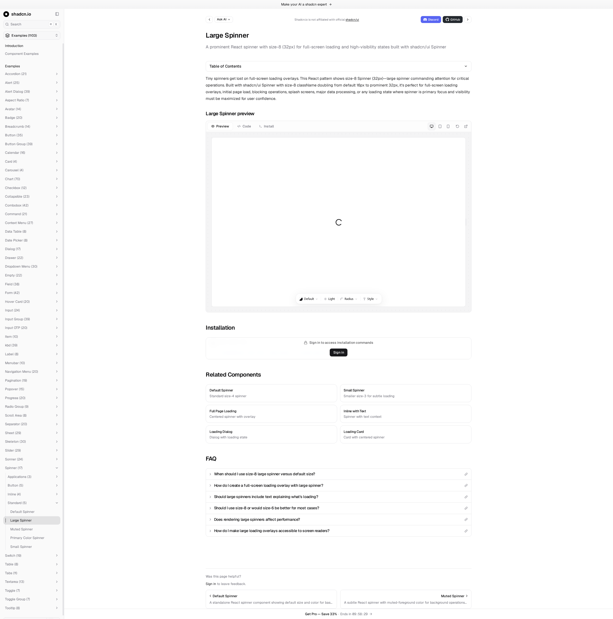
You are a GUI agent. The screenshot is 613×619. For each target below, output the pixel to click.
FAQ (211, 458)
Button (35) (14, 135)
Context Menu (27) (19, 223)
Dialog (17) (13, 249)
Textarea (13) (14, 581)
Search (34, 24)
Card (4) (11, 161)
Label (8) (11, 354)
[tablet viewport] (440, 126)
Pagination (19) (16, 380)
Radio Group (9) (16, 406)
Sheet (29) (13, 433)
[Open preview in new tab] (466, 126)
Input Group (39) (17, 319)
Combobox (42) (16, 205)
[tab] (220, 126)
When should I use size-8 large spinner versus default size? (264, 473)
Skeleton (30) (15, 441)
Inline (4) (14, 494)
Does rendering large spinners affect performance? (257, 519)
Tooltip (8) (12, 608)
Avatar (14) (13, 109)
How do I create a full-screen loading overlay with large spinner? (268, 485)
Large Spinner (21, 520)
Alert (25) (12, 82)
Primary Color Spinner (27, 538)
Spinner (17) (14, 468)
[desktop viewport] (432, 126)
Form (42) (12, 293)
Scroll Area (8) (16, 415)
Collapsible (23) (17, 196)
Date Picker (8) (16, 240)
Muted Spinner (21, 529)
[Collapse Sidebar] (57, 14)
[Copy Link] (466, 474)
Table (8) (11, 564)
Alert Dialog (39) (17, 91)
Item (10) (11, 336)
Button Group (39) (19, 144)
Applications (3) (19, 476)
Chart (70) (12, 179)
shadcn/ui (352, 20)
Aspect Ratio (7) (17, 100)
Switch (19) (13, 555)
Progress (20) (15, 397)
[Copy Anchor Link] (258, 113)
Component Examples (22, 54)
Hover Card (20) (17, 301)
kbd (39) (11, 345)
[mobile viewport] (448, 126)
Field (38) (12, 284)
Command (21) (16, 214)
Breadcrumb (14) (17, 126)
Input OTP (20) (16, 328)
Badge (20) (13, 117)
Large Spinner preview (230, 113)
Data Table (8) (15, 231)
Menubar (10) (15, 363)
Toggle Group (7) (17, 599)
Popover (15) (14, 389)
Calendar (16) (15, 152)
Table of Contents (225, 66)
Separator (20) (16, 424)
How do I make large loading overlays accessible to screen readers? (271, 530)
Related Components (233, 374)
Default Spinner (22, 512)
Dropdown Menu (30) (21, 266)
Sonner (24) (14, 459)
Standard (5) (17, 503)
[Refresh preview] (457, 126)
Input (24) (12, 310)
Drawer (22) (14, 258)
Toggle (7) (12, 590)
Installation (220, 327)
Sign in (338, 352)
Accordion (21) (16, 74)
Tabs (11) (11, 573)
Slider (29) (13, 450)
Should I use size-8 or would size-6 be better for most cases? (266, 507)
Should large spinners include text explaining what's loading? (266, 496)
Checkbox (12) (16, 187)
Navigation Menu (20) (21, 371)
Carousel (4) (14, 170)
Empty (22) (13, 275)
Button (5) (15, 485)
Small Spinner (21, 546)
